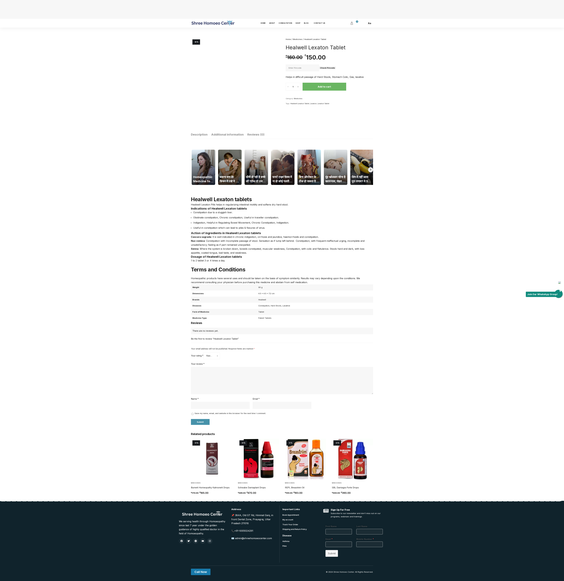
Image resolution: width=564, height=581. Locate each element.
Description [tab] (199, 134)
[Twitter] (188, 541)
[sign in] (351, 23)
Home (288, 39)
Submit (332, 553)
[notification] (360, 23)
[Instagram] (209, 541)
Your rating (197, 355)
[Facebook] (181, 541)
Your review (197, 364)
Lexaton (313, 104)
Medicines (297, 39)
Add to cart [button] (200, 499)
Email (256, 399)
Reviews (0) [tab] (256, 134)
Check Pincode (327, 68)
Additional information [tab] (227, 134)
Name (195, 399)
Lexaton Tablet (323, 104)
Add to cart (324, 86)
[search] (364, 23)
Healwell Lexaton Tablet (299, 104)
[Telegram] (195, 541)
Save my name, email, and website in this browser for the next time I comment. (230, 413)
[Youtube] (202, 541)
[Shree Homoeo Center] (213, 23)
